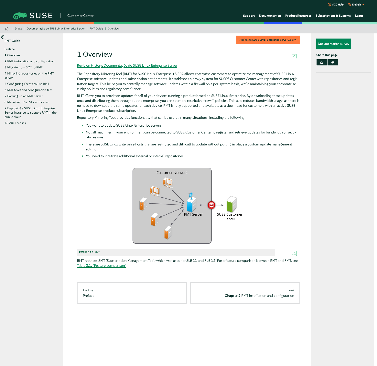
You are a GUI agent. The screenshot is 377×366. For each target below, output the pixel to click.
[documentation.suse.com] (7, 28)
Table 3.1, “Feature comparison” (101, 265)
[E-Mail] (322, 62)
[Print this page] (333, 62)
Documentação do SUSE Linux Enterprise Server (56, 28)
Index (18, 28)
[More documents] (2, 37)
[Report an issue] (294, 56)
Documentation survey (333, 44)
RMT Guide (96, 28)
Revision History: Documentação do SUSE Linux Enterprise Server (127, 65)
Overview (113, 28)
